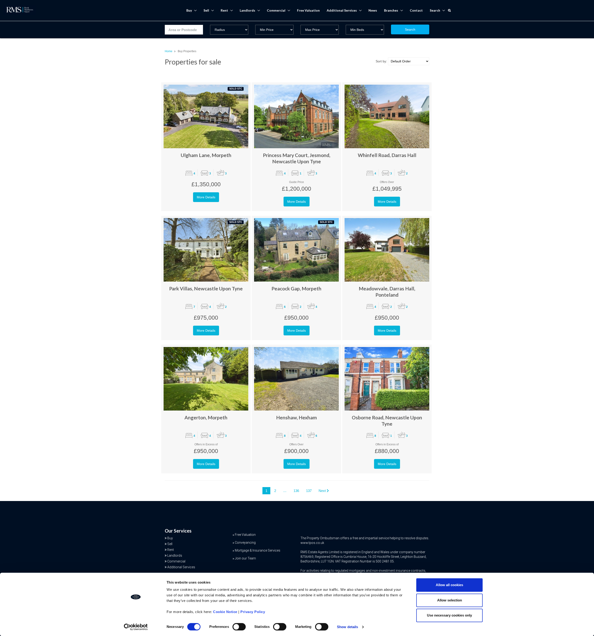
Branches (391, 10)
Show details (347, 627)
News (372, 10)
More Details (206, 197)
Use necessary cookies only (449, 615)
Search (410, 29)
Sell (206, 10)
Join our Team (245, 558)
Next (323, 491)
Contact (416, 10)
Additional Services (342, 10)
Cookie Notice (225, 612)
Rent (224, 10)
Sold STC (235, 88)
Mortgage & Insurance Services (257, 550)
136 (296, 491)
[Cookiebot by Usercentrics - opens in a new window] (136, 626)
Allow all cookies (449, 585)
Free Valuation (308, 10)
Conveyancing (245, 542)
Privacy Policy (252, 612)
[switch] (239, 626)
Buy (189, 10)
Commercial (276, 10)
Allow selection (449, 600)
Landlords (247, 10)
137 (309, 491)
